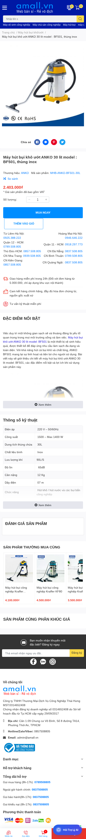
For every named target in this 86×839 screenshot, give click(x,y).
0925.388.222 (12, 237)
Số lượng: (10, 199)
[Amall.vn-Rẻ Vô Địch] (35, 7)
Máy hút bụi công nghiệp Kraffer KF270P (16, 591)
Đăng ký (77, 652)
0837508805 (40, 789)
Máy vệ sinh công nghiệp (16, 24)
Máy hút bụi (69, 24)
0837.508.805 (74, 251)
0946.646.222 (74, 237)
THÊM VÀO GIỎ (23, 223)
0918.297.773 (74, 244)
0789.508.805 (12, 246)
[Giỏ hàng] (77, 7)
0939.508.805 (32, 255)
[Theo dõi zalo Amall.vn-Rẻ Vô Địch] (43, 661)
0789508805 (42, 782)
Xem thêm (44, 404)
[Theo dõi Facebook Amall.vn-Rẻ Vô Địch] (33, 661)
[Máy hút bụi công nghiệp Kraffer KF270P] (19, 568)
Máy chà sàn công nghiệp (47, 24)
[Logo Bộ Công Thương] (19, 747)
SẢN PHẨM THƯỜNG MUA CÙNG (31, 547)
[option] (43, 85)
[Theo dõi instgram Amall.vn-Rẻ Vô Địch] (52, 661)
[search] (80, 18)
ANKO (25, 173)
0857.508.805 (32, 251)
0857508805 (42, 731)
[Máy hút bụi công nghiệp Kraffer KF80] (51, 568)
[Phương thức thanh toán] (27, 820)
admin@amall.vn (27, 737)
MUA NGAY (43, 212)
